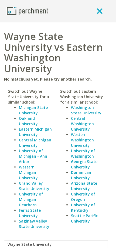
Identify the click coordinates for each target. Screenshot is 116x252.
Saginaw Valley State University (34, 223)
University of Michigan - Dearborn (31, 199)
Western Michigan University (28, 172)
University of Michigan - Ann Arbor (33, 156)
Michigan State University (33, 110)
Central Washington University (82, 124)
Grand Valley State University (34, 186)
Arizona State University (84, 186)
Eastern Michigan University (35, 132)
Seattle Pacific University (84, 218)
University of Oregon (83, 196)
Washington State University (86, 110)
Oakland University (28, 121)
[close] (99, 11)
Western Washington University (82, 140)
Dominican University (81, 175)
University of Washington (83, 153)
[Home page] (28, 10)
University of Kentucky (83, 207)
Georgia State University (84, 164)
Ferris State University (30, 213)
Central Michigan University (35, 142)
